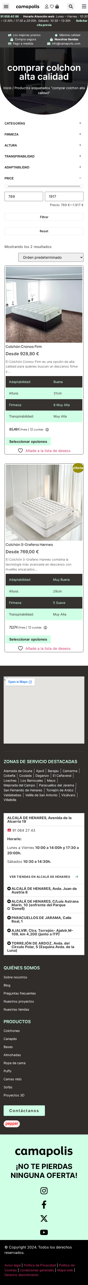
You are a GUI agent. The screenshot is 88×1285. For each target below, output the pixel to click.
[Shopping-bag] (57, 6)
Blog (7, 985)
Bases (8, 1047)
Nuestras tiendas (16, 1009)
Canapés (10, 1039)
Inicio (7, 88)
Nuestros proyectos (19, 1001)
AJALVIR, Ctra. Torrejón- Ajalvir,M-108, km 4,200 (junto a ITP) (42, 932)
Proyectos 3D (14, 1095)
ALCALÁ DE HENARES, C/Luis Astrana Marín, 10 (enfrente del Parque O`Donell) (43, 905)
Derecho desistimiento (22, 1275)
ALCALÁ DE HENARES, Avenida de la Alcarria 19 (39, 820)
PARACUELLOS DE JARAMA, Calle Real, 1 (42, 919)
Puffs (8, 1071)
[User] (47, 6)
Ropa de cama (14, 1063)
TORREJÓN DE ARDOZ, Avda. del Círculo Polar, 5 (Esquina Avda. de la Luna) (40, 947)
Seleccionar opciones (28, 441)
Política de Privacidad (39, 1265)
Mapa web (65, 1270)
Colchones (12, 1031)
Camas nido (13, 1079)
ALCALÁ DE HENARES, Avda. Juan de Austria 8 (44, 890)
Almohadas (12, 1055)
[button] (6, 6)
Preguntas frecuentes (20, 993)
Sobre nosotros (15, 977)
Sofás (8, 1087)
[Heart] (52, 6)
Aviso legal (13, 1265)
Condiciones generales (37, 1270)
